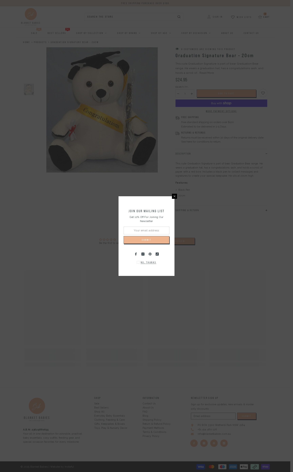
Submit (146, 239)
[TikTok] (157, 254)
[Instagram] (142, 254)
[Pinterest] (150, 254)
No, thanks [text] (148, 262)
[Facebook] (135, 254)
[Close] (174, 196)
